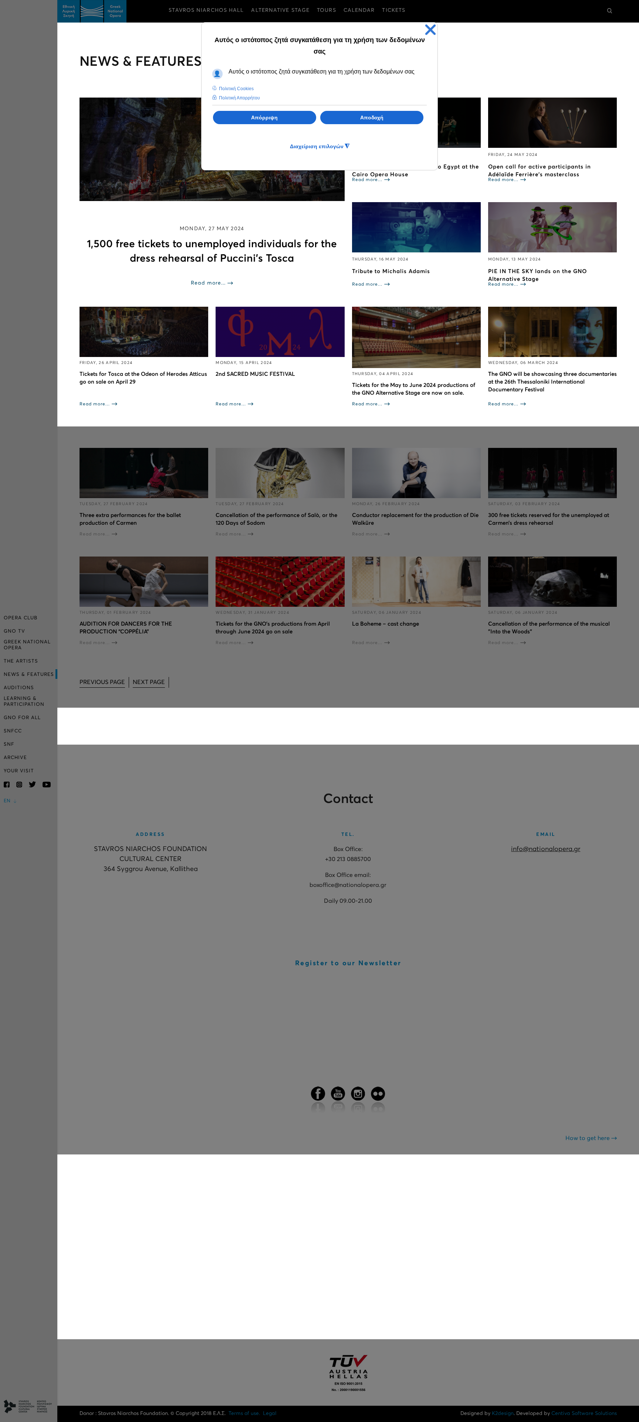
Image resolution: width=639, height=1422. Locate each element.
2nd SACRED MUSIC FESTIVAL (255, 374)
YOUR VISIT (19, 771)
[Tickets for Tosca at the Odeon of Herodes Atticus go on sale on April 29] (144, 332)
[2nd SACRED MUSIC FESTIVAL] (280, 332)
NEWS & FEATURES (29, 674)
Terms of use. (244, 1413)
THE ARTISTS (21, 661)
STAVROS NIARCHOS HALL (206, 10)
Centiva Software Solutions (584, 1413)
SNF (9, 744)
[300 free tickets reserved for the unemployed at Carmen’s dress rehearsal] (552, 473)
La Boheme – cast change (385, 624)
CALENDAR (359, 10)
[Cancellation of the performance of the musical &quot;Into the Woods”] (552, 582)
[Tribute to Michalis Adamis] (416, 227)
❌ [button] (430, 29)
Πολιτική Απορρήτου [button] (239, 98)
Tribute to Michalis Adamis (391, 271)
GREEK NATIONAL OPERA (27, 645)
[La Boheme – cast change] (416, 582)
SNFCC (13, 731)
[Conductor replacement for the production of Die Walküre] (416, 473)
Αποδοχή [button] (371, 117)
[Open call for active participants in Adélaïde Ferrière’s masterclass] (552, 123)
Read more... (208, 283)
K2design (503, 1413)
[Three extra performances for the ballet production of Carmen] (144, 473)
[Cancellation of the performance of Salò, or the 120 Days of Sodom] (280, 473)
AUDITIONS (19, 688)
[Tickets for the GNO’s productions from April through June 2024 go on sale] (280, 582)
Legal (270, 1413)
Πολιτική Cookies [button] (236, 88)
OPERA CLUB (20, 618)
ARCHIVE (15, 757)
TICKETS (393, 10)
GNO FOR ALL (22, 717)
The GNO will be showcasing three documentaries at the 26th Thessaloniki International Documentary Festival (552, 381)
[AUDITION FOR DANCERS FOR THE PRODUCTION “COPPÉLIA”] (144, 582)
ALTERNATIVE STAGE (280, 10)
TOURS (326, 10)
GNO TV (14, 631)
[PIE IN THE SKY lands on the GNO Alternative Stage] (552, 227)
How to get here (588, 1138)
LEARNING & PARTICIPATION (24, 701)
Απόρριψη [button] (264, 117)
